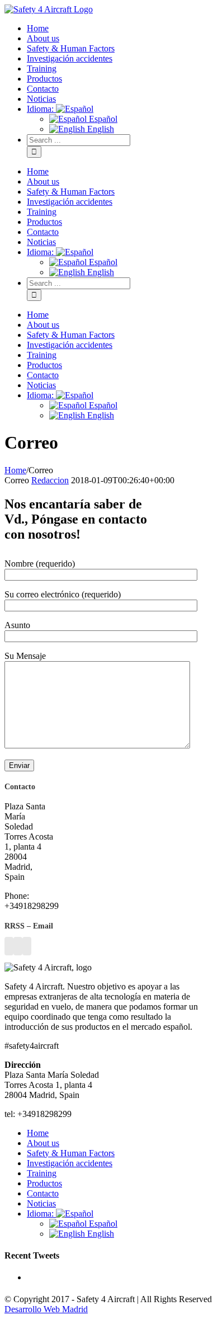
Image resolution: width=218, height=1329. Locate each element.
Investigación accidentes (69, 1163)
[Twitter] (17, 946)
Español (102, 1223)
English (99, 1233)
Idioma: (41, 1213)
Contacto (43, 1193)
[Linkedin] (8, 946)
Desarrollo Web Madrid (46, 1309)
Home (38, 1133)
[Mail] (26, 946)
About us (43, 1143)
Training (41, 1173)
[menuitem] (120, 28)
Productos (44, 1183)
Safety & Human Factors (71, 1153)
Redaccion (50, 480)
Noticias (41, 1203)
